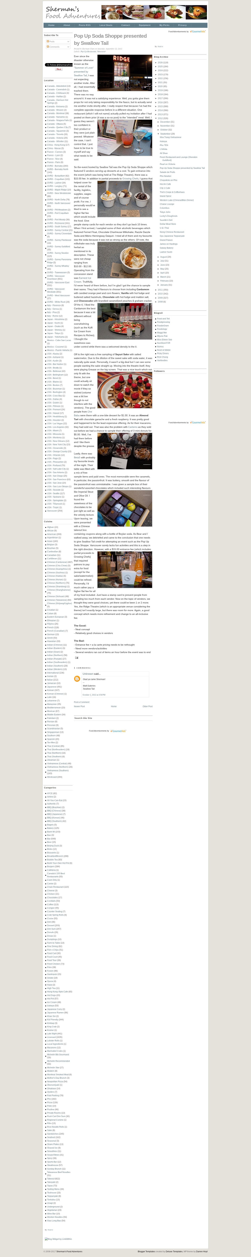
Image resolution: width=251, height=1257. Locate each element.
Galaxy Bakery (166, 248)
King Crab (52, 1026)
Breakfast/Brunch (55, 856)
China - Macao (54, 148)
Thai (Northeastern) (56, 749)
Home (51, 25)
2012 (160, 118)
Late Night (52, 1033)
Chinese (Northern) (56, 583)
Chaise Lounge (167, 204)
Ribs (49, 1123)
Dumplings (52, 939)
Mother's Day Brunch (56, 1078)
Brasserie (51, 853)
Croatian (51, 610)
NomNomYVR (163, 343)
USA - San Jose (54, 483)
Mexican (51, 711)
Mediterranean (54, 707)
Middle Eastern (54, 714)
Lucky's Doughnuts (168, 216)
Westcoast (52, 777)
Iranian (50, 676)
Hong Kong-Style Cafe (57, 991)
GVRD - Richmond (55, 223)
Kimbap (50, 1023)
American (51, 534)
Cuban (50, 613)
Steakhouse (52, 1165)
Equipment (145, 25)
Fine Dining (52, 946)
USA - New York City (56, 444)
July (162, 261)
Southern (51, 735)
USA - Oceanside (55, 448)
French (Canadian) (56, 631)
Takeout (50, 1179)
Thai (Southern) (54, 756)
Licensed (51, 1037)
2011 (160, 290)
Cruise (50, 918)
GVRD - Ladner (54, 183)
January (164, 285)
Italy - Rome (52, 316)
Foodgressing (163, 322)
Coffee (50, 904)
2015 (160, 106)
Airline (50, 797)
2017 (160, 98)
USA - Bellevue (54, 371)
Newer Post (79, 706)
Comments (54, 47)
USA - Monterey (54, 437)
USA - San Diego (55, 476)
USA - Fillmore (53, 406)
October (164, 130)
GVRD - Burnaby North (57, 169)
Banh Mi (51, 832)
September (165, 134)
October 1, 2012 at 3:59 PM (94, 695)
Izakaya (50, 1005)
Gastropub (52, 974)
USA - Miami (53, 430)
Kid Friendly (52, 1019)
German (51, 634)
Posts (51, 41)
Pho (49, 1099)
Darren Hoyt (201, 1251)
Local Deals (106, 25)
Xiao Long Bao (54, 1220)
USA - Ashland (53, 357)
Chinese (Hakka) (55, 576)
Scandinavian (53, 728)
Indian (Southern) (55, 666)
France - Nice (53, 159)
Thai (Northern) (54, 753)
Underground (53, 1207)
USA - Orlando (53, 455)
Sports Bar (52, 1162)
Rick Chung (162, 357)
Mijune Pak (162, 336)
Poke (49, 1106)
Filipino (50, 624)
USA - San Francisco (56, 479)
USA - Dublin (53, 403)
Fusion (50, 971)
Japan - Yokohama (56, 337)
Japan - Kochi (53, 323)
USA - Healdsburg (55, 416)
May (162, 269)
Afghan (50, 527)
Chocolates (52, 897)
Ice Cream (52, 1002)
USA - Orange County (57, 451)
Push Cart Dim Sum (56, 1116)
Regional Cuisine (55, 1120)
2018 (160, 94)
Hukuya (163, 141)
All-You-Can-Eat (54, 800)
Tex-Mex (51, 742)
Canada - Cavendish (56, 89)
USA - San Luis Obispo (57, 486)
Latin (49, 697)
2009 (160, 298)
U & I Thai (164, 228)
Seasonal (51, 1141)
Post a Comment (81, 702)
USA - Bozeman (54, 389)
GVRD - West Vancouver (58, 295)
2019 (160, 90)
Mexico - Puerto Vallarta (58, 350)
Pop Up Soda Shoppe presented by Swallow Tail (110, 39)
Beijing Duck (53, 846)
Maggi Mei (162, 332)
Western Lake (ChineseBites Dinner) (177, 200)
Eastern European (55, 617)
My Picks (164, 25)
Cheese (50, 890)
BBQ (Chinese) (54, 811)
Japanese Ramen (55, 1012)
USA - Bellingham (55, 375)
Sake (49, 1130)
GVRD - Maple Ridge (57, 190)
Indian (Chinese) (55, 645)
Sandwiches (53, 1134)
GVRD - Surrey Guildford (58, 246)
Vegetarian (52, 1210)
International (53, 673)
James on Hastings (169, 244)
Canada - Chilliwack (56, 93)
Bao (49, 835)
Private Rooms (54, 1113)
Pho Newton (165, 176)
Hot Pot (50, 998)
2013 (160, 114)
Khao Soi (51, 1016)
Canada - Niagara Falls (58, 120)
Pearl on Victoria (167, 164)
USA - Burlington (54, 392)
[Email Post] (76, 657)
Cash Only (52, 880)
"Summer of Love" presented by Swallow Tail (84, 71)
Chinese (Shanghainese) (59, 590)
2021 (160, 82)
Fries (49, 967)
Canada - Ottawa (55, 124)
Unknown (88, 673)
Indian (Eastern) (54, 648)
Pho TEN (164, 145)
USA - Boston (53, 385)
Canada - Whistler (55, 141)
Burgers (50, 866)
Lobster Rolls (53, 1040)
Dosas (50, 936)
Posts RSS (84, 25)
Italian (50, 680)
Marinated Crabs (55, 1051)
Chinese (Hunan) (55, 579)
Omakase (51, 1088)
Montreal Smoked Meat (58, 1074)
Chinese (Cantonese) (57, 562)
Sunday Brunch (54, 1169)
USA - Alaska (53, 354)
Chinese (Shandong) (57, 586)
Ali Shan (164, 153)
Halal (49, 985)
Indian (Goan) (53, 652)
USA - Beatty (53, 368)
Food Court (52, 957)
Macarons (51, 1047)
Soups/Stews (53, 1155)
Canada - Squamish (56, 131)
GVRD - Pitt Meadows (57, 210)
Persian (50, 721)
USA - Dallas (53, 399)
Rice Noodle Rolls (55, 1127)
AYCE (50, 793)
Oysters (50, 1092)
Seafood (51, 1137)
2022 (160, 78)
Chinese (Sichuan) (56, 596)
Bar (48, 839)
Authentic (51, 804)
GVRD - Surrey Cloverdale (59, 233)
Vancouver (52, 511)
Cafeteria (51, 870)
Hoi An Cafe (165, 184)
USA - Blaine (53, 382)
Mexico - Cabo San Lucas (59, 340)
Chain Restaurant (55, 887)
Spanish (51, 739)
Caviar (50, 883)
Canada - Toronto (55, 134)
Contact (125, 25)
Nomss (160, 346)
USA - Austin (53, 361)
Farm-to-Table (53, 943)
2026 (160, 62)
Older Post (147, 706)
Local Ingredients (55, 1044)
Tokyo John (165, 212)
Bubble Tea (52, 860)
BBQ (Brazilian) (54, 807)
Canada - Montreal (56, 113)
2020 (160, 86)
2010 (160, 294)
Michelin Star (53, 1067)
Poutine (50, 1109)
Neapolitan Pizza (55, 1081)
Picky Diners (163, 353)
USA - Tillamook (54, 504)
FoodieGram (163, 325)
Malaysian (52, 704)
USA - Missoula (54, 434)
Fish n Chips (53, 950)
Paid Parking (53, 1095)
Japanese (51, 687)
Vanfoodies (162, 360)
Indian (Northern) (55, 655)
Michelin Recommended (58, 1061)
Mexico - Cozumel (55, 347)
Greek (50, 638)
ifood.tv (50, 1230)
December (165, 122)
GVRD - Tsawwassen (57, 272)
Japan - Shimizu (54, 330)
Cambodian (52, 551)
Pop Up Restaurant (88, 51)
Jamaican (51, 683)
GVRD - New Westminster (59, 193)
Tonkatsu (51, 1200)
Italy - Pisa (52, 312)
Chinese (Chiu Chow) (57, 565)
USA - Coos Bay (54, 396)
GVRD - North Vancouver (58, 203)
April (162, 273)
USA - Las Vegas (55, 423)
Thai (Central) (53, 746)
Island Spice (165, 196)
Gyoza (50, 981)
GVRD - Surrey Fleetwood (59, 240)
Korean (50, 690)
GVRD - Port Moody (56, 219)
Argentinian (52, 537)
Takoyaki (51, 1182)
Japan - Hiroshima (55, 319)
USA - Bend (52, 378)
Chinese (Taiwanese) (57, 600)
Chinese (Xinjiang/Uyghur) (59, 603)
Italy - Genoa (53, 309)
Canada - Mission (55, 110)
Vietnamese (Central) (57, 763)
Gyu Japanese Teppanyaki (172, 236)
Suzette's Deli (166, 220)
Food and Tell (163, 318)
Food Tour (52, 960)
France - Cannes (55, 152)
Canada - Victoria (55, 138)
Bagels (50, 825)
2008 (160, 302)
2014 (160, 110)
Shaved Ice (52, 1148)
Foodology (162, 329)
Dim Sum (51, 929)
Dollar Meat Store (168, 224)
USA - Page (52, 458)
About (67, 25)
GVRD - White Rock (56, 302)
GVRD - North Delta (56, 199)
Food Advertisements (98, 731)
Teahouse (51, 1193)
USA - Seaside (54, 490)
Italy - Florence (54, 305)
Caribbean (52, 558)
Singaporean (53, 732)
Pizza (49, 1102)
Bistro (49, 849)
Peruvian (51, 725)
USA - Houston (54, 420)
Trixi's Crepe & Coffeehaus (172, 192)
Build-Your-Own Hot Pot (58, 863)
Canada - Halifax (55, 96)
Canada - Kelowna (56, 106)
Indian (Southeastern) (57, 662)
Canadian (51, 555)
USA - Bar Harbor (55, 364)
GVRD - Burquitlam (56, 176)
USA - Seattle (53, 493)
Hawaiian (51, 641)
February (164, 281)
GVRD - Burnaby (55, 166)
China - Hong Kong (56, 145)
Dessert (50, 925)
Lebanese (52, 700)
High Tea (51, 988)
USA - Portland (54, 465)
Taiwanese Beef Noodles (58, 1172)
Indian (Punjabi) (54, 659)
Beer (49, 842)
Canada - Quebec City (57, 127)
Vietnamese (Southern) (58, 770)
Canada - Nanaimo (56, 117)
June (162, 265)
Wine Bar (51, 1213)
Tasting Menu (53, 1189)
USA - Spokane (54, 497)
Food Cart (51, 953)
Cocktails (51, 901)
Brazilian (51, 548)
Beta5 (77, 457)
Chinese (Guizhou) (56, 572)
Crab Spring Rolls (55, 915)
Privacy (182, 25)
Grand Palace (166, 240)
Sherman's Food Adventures (69, 1251)
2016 (160, 102)
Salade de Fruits (167, 172)
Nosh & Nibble (164, 350)
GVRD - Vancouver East (58, 282)
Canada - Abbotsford (56, 86)
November (165, 126)
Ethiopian (51, 620)
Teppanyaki (52, 1196)
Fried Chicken (53, 964)
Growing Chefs (130, 178)
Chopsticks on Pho (168, 180)
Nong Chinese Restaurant (172, 232)
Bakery (50, 828)
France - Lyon (53, 155)
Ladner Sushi (166, 252)
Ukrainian (51, 760)
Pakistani (51, 718)
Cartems (132, 427)
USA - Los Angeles (55, 427)
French (50, 627)
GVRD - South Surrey (57, 226)
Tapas (50, 1186)
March (163, 277)
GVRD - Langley (54, 186)
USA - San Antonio (55, 472)
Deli (49, 922)
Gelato (50, 978)
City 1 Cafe (165, 188)
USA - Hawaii (53, 413)
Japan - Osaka (54, 326)
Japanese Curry (54, 1009)
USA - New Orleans (56, 441)
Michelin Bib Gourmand (58, 1054)
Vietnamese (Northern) (57, 767)
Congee (51, 908)
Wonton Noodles (55, 1217)
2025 (160, 66)
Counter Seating (54, 911)
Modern (50, 1071)
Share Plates (53, 1144)
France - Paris (53, 162)
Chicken (51, 894)
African (50, 530)
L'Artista (163, 149)
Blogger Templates (146, 1251)
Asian (49, 541)
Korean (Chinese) (55, 694)
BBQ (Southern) (54, 821)
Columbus (164, 208)
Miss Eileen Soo (164, 339)
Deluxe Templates (174, 1251)
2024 (160, 70)
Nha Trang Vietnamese (170, 137)
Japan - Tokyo (53, 333)
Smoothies (52, 1151)
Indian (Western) (54, 669)
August (163, 257)
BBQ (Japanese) (54, 814)
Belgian (50, 544)
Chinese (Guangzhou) (57, 569)
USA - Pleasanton (55, 462)
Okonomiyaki (53, 1085)
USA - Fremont (54, 409)
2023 (160, 74)
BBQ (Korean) (53, 818)
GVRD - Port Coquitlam (58, 213)
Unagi (50, 1203)
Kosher (50, 1030)
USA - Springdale (55, 500)
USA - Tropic (53, 507)
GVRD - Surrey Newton (58, 253)
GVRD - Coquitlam (55, 179)
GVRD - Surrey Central (57, 230)
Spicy (49, 1158)
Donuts (50, 932)
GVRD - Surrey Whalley (58, 266)
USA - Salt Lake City (56, 469)
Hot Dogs (51, 995)
